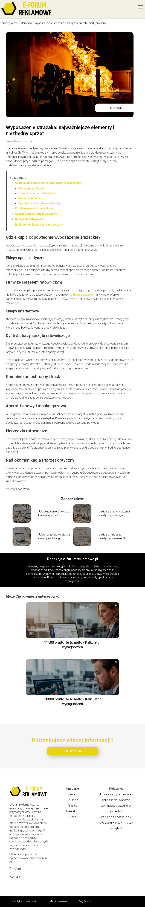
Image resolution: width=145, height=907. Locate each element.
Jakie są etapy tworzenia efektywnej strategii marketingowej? (114, 513)
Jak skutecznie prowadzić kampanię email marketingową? (54, 513)
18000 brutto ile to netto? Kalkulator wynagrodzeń (72, 701)
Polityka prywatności (25, 901)
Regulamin (84, 901)
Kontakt (15, 876)
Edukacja (72, 800)
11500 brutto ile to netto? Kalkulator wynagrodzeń (72, 644)
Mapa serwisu (58, 901)
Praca (72, 817)
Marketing (26, 23)
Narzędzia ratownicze (29, 219)
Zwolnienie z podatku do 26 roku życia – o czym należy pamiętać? (116, 822)
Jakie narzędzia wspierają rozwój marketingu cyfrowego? (54, 536)
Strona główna (9, 23)
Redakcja (16, 869)
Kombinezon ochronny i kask (34, 208)
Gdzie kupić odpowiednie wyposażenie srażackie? (48, 182)
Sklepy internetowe (29, 198)
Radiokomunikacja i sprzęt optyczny (39, 224)
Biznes (72, 794)
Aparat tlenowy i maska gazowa (36, 213)
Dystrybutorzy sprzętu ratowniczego (39, 203)
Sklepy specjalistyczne (31, 188)
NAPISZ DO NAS (73, 751)
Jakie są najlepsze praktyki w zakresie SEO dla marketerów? (113, 536)
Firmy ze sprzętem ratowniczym (37, 193)
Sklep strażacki (82, 294)
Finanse (72, 805)
